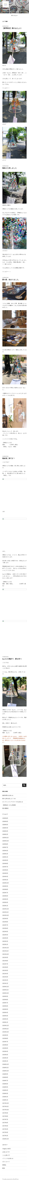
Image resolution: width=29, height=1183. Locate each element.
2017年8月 (5, 1116)
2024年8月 (5, 863)
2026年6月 (5, 821)
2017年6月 (5, 1122)
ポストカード (6, 1161)
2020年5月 (5, 1009)
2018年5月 (5, 1087)
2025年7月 (5, 847)
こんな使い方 (6, 1155)
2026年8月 (5, 818)
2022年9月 (5, 918)
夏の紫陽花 (5, 808)
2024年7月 (5, 866)
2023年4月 (5, 899)
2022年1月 (5, 944)
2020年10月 (5, 993)
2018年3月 (5, 1093)
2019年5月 (5, 1048)
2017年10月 (5, 1109)
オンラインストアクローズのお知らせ (12, 801)
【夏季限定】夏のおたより (12, 28)
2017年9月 (5, 1113)
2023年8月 (5, 889)
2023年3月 (5, 902)
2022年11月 (5, 912)
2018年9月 (5, 1074)
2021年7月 (5, 964)
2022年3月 (5, 938)
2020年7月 (5, 1002)
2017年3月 (5, 1132)
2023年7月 (5, 892)
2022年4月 (5, 934)
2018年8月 (5, 1077)
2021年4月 (5, 973)
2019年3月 (5, 1054)
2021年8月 (5, 960)
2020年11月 (5, 990)
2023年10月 (5, 883)
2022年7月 (5, 925)
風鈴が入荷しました (9, 168)
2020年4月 (5, 1012)
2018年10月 (5, 1070)
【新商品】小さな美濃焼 (9, 805)
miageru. (6, 9)
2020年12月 (5, 986)
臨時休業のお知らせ (7, 795)
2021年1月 (5, 983)
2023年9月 (5, 886)
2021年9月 (5, 957)
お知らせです (6, 1152)
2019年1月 (5, 1061)
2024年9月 (5, 860)
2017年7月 (5, 1119)
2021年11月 (5, 951)
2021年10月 (5, 954)
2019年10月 (5, 1032)
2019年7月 (5, 1041)
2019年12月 (5, 1025)
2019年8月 (5, 1038)
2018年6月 (5, 1083)
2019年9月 (5, 1035)
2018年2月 (5, 1096)
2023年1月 (5, 905)
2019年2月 (5, 1058)
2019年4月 (5, 1051)
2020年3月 (5, 1015)
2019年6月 (5, 1045)
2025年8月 (5, 844)
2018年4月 (5, 1090)
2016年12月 (5, 1139)
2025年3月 (5, 850)
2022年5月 (5, 931)
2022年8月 (5, 921)
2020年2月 (5, 1019)
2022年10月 (5, 915)
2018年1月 (5, 1100)
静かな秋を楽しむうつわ (9, 798)
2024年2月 (5, 879)
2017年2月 (5, 1135)
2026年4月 (5, 828)
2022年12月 (5, 909)
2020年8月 (5, 999)
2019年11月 (5, 1028)
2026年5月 (5, 824)
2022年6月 (5, 928)
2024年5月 (5, 873)
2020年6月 (5, 1006)
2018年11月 (5, 1067)
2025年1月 (5, 857)
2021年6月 (5, 967)
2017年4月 (5, 1129)
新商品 (4, 1165)
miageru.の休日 (6, 1148)
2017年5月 (5, 1126)
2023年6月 (5, 896)
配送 (3, 1168)
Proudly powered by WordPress (10, 1179)
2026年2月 (5, 834)
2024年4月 (5, 876)
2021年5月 (5, 970)
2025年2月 (5, 853)
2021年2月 (5, 980)
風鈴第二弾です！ (8, 458)
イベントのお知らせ (7, 1158)
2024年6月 (5, 870)
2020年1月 (5, 1022)
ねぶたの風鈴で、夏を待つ (12, 659)
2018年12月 (5, 1064)
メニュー (15, 15)
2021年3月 (5, 977)
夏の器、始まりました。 (11, 279)
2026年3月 (5, 831)
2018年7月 (5, 1080)
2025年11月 (5, 837)
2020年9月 (5, 996)
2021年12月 (5, 947)
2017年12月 (5, 1103)
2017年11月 (5, 1106)
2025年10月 (5, 841)
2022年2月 (5, 941)
